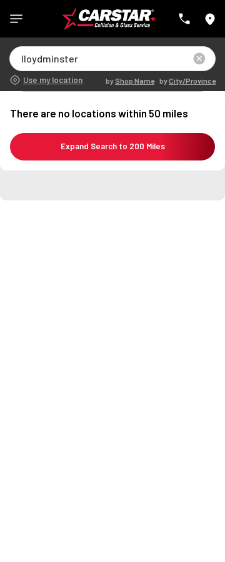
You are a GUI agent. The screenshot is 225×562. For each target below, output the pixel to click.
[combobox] (22, 58)
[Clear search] (199, 58)
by (130, 80)
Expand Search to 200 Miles (113, 146)
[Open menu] (16, 18)
